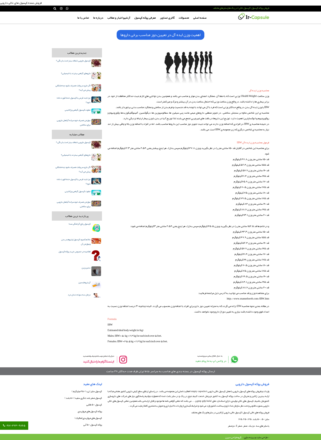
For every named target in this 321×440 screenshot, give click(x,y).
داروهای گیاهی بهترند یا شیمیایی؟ (75, 73)
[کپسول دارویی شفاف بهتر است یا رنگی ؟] (96, 63)
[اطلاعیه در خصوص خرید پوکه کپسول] (96, 255)
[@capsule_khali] (105, 359)
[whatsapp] (216, 359)
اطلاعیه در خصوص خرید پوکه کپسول (74, 251)
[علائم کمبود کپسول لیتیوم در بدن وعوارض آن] (96, 241)
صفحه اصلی (200, 17)
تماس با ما (83, 17)
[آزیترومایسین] (96, 284)
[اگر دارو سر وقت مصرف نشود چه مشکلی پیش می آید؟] (96, 87)
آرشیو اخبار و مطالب (118, 17)
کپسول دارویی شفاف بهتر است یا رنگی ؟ (73, 60)
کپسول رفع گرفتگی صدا (79, 224)
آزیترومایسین (84, 282)
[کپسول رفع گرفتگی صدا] (96, 228)
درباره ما (98, 17)
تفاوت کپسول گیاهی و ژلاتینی (77, 110)
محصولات (184, 17)
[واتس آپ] (67, 9)
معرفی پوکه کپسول (145, 17)
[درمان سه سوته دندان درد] (96, 295)
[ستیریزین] (96, 271)
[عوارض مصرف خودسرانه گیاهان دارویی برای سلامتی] (96, 122)
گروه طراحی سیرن (233, 437)
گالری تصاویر (167, 17)
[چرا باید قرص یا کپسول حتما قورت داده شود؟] (96, 99)
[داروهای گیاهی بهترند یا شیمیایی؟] (96, 75)
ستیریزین (86, 267)
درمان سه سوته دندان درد (79, 294)
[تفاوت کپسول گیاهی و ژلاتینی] (96, 111)
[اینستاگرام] (61, 9)
